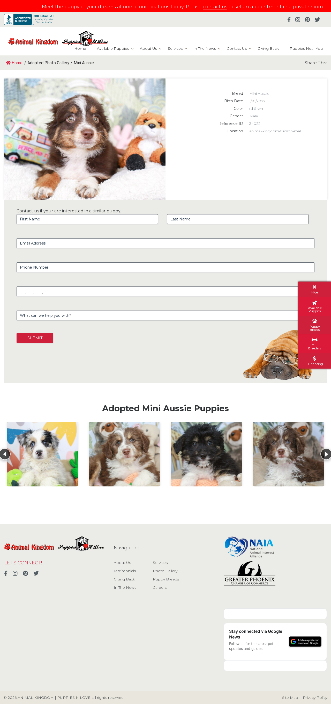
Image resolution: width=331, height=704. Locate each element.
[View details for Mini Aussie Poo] (124, 454)
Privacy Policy (315, 697)
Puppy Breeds (166, 579)
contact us (215, 7)
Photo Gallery (165, 571)
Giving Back (268, 48)
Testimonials (125, 571)
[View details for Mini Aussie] (42, 454)
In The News (204, 48)
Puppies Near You (306, 48)
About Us (148, 48)
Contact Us (237, 48)
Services (175, 48)
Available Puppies (113, 48)
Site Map (290, 697)
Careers (160, 587)
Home (80, 48)
